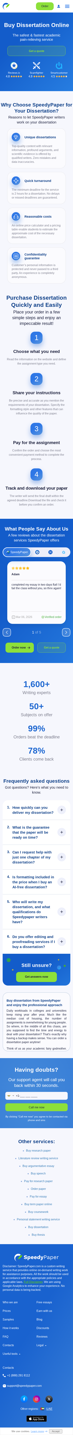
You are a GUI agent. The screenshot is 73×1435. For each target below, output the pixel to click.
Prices (7, 1310)
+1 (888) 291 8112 (18, 1375)
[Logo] (6, 6)
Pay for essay (38, 1196)
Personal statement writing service (38, 1219)
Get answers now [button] (36, 976)
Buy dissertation (38, 1227)
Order (44, 6)
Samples (8, 1319)
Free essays (44, 1302)
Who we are (10, 1302)
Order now (19, 647)
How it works (11, 1328)
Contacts (8, 1345)
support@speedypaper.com (24, 1385)
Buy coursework (38, 1211)
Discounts (42, 1328)
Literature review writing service (38, 1158)
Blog (39, 1319)
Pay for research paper (38, 1181)
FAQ (5, 1336)
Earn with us (44, 1310)
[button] (10, 1096)
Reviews (41, 1336)
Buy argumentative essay (38, 1165)
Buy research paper (38, 1150)
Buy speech (38, 1173)
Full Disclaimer (33, 1281)
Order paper (38, 1188)
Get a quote (36, 51)
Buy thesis (38, 1234)
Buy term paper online (38, 1204)
